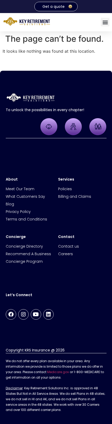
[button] (105, 22)
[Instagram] (23, 314)
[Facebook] (11, 314)
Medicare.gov (58, 372)
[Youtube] (36, 314)
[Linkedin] (48, 314)
